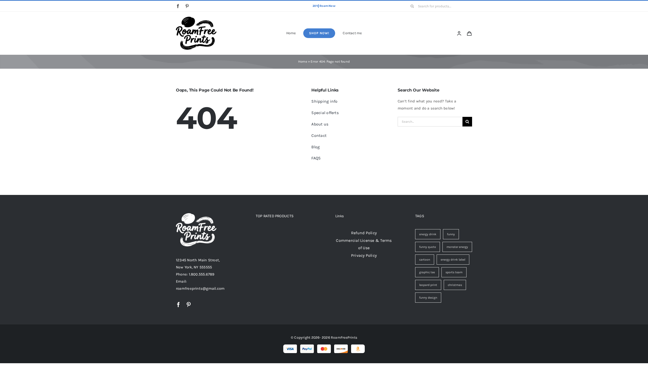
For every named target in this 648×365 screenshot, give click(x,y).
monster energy (457, 247)
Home (302, 61)
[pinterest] (187, 6)
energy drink (427, 234)
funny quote (427, 247)
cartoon (424, 259)
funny (451, 234)
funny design (428, 297)
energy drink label (453, 259)
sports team (454, 272)
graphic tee (427, 272)
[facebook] (178, 6)
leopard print (428, 285)
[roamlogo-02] (196, 18)
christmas (455, 285)
